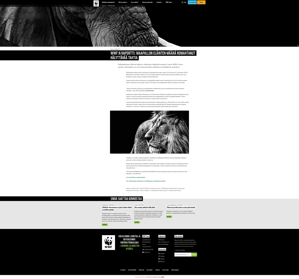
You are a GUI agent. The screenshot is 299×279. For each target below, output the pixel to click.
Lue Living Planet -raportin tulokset (135, 177)
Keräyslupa (141, 270)
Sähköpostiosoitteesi (180, 254)
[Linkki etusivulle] (96, 3)
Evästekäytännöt (132, 270)
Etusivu (104, 5)
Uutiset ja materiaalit (147, 2)
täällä (162, 277)
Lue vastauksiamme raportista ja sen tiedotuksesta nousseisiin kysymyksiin (145, 181)
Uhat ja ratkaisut (123, 2)
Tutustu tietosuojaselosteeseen (187, 246)
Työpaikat (157, 270)
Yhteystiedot (165, 270)
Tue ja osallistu (134, 2)
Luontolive (159, 2)
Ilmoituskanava (175, 270)
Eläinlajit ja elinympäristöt (108, 2)
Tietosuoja (123, 270)
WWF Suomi (169, 2)
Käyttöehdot (150, 270)
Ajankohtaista (111, 5)
